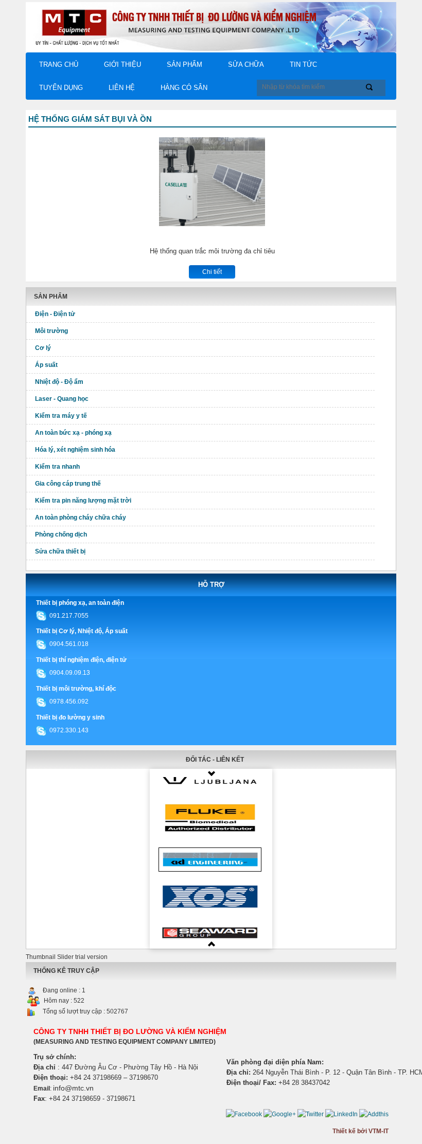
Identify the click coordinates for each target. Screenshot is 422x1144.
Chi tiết (212, 271)
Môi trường (51, 331)
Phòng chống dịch (61, 534)
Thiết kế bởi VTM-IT (360, 1131)
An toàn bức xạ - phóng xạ (73, 432)
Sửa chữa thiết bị (60, 551)
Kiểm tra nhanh (57, 466)
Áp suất (46, 364)
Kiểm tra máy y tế (61, 415)
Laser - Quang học (62, 398)
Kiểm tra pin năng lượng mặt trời (83, 500)
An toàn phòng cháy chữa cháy (80, 517)
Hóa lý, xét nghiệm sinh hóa (75, 449)
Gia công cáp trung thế (68, 483)
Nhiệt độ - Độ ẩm (59, 381)
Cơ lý (43, 348)
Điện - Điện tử (55, 314)
